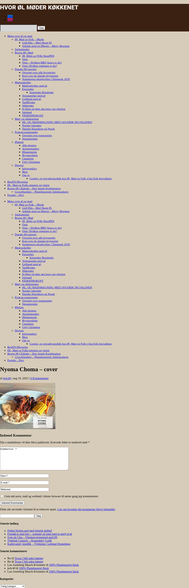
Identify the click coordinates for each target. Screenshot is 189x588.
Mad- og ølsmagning (27, 118)
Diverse (19, 165)
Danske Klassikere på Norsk (38, 128)
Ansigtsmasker (30, 148)
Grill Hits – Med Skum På (37, 42)
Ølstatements (29, 152)
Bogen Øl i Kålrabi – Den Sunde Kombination (34, 188)
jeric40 (7, 378)
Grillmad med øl (31, 99)
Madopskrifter (23, 82)
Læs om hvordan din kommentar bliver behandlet (86, 509)
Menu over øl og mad (19, 36)
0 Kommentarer (39, 378)
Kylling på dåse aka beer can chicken (43, 108)
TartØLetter (28, 102)
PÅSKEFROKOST (32, 115)
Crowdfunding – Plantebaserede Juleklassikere (41, 191)
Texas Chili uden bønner (29, 558)
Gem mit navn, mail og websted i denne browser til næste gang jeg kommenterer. (51, 496)
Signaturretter (30, 138)
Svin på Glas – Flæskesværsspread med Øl (32, 537)
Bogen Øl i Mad (24, 52)
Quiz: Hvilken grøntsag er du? (39, 65)
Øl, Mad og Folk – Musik (29, 39)
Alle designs (29, 145)
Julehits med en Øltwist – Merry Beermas (46, 46)
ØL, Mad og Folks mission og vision (28, 185)
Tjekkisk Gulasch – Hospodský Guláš (29, 540)
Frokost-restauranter (26, 132)
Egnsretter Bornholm (42, 92)
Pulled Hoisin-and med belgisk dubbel (29, 530)
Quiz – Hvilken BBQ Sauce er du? (42, 62)
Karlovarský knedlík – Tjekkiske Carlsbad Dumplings (38, 543)
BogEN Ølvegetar (17, 181)
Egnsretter (28, 89)
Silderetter (28, 105)
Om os (26, 175)
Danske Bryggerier (26, 69)
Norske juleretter (31, 125)
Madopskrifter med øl (34, 85)
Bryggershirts (30, 155)
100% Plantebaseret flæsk (64, 564)
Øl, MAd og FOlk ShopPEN (38, 55)
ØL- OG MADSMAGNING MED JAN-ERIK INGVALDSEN (57, 122)
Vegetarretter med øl (33, 95)
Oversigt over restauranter (37, 135)
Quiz (25, 59)
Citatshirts (28, 158)
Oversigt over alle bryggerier (38, 72)
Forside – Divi (15, 195)
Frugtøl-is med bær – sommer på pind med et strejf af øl (39, 534)
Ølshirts (19, 142)
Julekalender (22, 49)
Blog (25, 171)
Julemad (27, 112)
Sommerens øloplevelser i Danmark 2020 (46, 79)
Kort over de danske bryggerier (40, 75)
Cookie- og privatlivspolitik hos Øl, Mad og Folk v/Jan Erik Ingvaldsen (71, 178)
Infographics (29, 168)
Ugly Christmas (31, 161)
